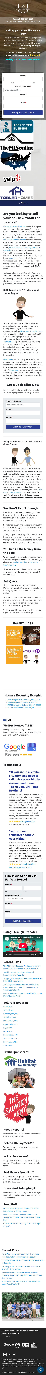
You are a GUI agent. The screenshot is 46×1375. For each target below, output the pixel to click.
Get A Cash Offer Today (17, 21)
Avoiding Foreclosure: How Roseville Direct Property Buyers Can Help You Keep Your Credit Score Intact (21, 987)
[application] (23, 946)
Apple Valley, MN (10, 1024)
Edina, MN (7, 1006)
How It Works (21, 1331)
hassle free (13, 258)
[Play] (6, 954)
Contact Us (14, 1334)
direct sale (13, 370)
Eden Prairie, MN (10, 1035)
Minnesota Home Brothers (14, 226)
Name (23, 75)
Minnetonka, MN (10, 1021)
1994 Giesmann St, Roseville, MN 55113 (24, 707)
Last (33, 83)
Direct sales (8, 359)
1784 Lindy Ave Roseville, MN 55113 (22, 702)
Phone (23, 94)
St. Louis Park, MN (10, 1038)
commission (8, 342)
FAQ (37, 1331)
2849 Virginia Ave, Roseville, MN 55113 (24, 700)
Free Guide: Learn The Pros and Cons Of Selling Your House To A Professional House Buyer (21, 1217)
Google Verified (28, 821)
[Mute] (36, 954)
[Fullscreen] (40, 954)
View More (7, 1045)
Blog (7, 1337)
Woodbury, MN (9, 1017)
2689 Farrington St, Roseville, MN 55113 (24, 705)
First (12, 83)
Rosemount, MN (10, 1042)
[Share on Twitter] (9, 720)
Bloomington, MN (10, 1014)
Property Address (23, 86)
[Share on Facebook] (4, 720)
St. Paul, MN (8, 1010)
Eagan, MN (7, 1028)
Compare (30, 1331)
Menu (22, 203)
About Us (35, 21)
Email (23, 103)
